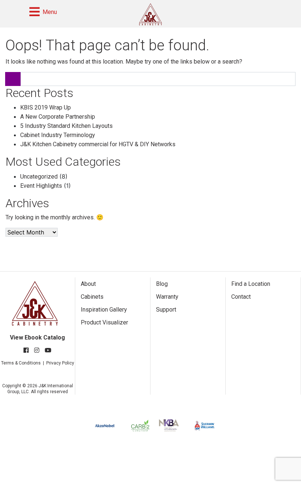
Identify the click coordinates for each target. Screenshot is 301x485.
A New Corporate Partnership (57, 116)
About (88, 283)
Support (166, 309)
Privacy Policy (60, 363)
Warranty (167, 296)
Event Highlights (41, 185)
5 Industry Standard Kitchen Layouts (66, 125)
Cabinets (92, 296)
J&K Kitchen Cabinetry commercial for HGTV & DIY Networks (97, 144)
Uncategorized (39, 176)
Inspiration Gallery (104, 309)
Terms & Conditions (21, 363)
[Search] (13, 79)
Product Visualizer (104, 322)
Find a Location (250, 283)
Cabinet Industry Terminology (57, 135)
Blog (162, 283)
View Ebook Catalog (37, 337)
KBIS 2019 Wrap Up (45, 107)
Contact (241, 296)
